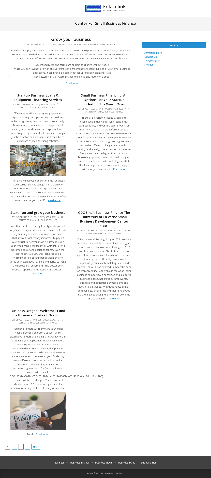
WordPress (119, 473)
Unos (102, 473)
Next (36, 447)
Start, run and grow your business (37, 212)
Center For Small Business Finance (96, 44)
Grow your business (71, 39)
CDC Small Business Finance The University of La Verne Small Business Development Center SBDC (104, 219)
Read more (72, 83)
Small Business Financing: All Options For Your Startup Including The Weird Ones (104, 99)
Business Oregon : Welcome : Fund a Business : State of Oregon (38, 313)
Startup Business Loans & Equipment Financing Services (38, 97)
